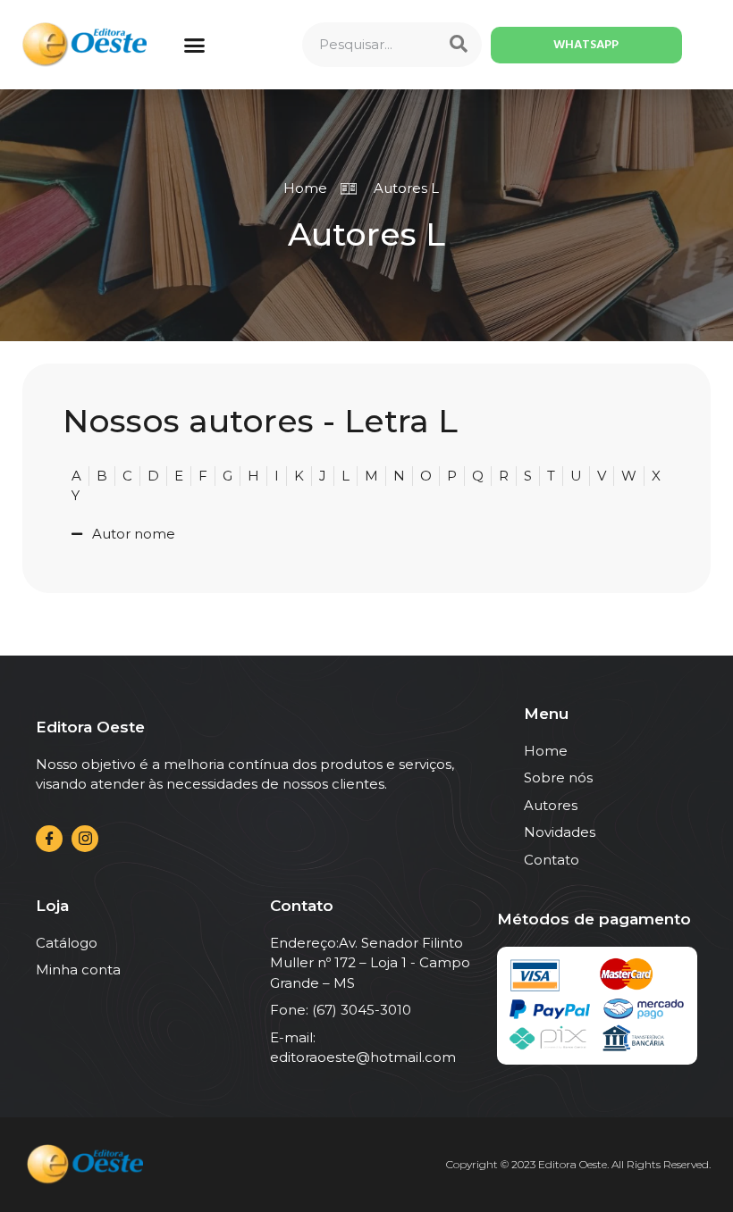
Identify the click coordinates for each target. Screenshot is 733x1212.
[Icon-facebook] (49, 838)
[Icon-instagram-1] (85, 838)
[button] (195, 45)
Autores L (366, 234)
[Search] (458, 44)
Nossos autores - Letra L (260, 420)
